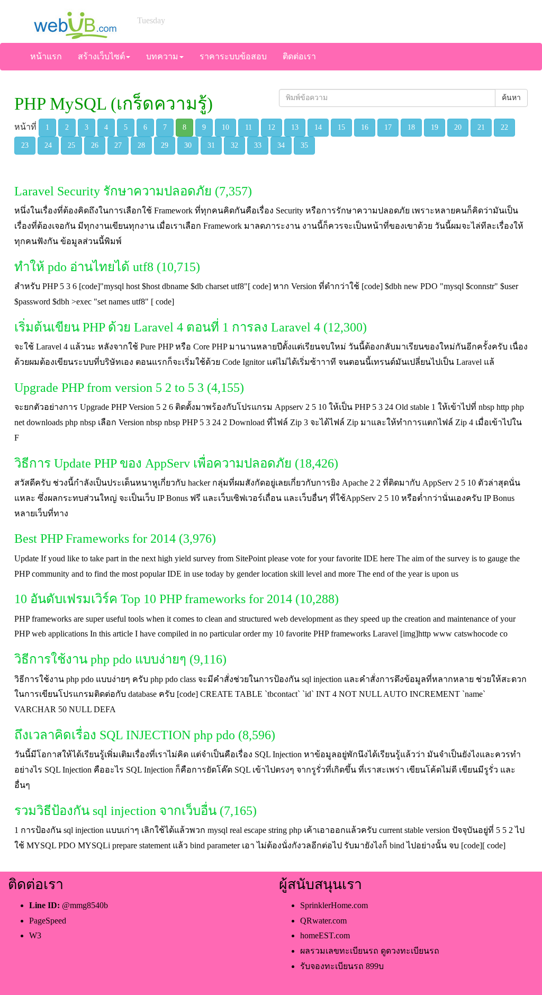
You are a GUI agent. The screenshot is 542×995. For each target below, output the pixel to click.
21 (481, 127)
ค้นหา (511, 98)
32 (234, 145)
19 (434, 127)
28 (141, 145)
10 (225, 127)
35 (304, 145)
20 (458, 127)
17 (388, 127)
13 (295, 127)
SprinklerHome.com (334, 905)
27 (118, 145)
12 (271, 127)
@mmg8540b (85, 905)
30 (188, 145)
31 (211, 145)
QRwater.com (323, 920)
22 (504, 127)
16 (364, 127)
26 (94, 145)
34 (281, 145)
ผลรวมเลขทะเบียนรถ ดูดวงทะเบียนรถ (369, 950)
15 (341, 127)
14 (318, 127)
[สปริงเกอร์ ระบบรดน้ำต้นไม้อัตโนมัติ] (74, 20)
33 (257, 145)
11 (248, 127)
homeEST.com (325, 935)
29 (164, 145)
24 (48, 145)
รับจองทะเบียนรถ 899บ (342, 966)
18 (411, 127)
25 (71, 145)
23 (25, 145)
